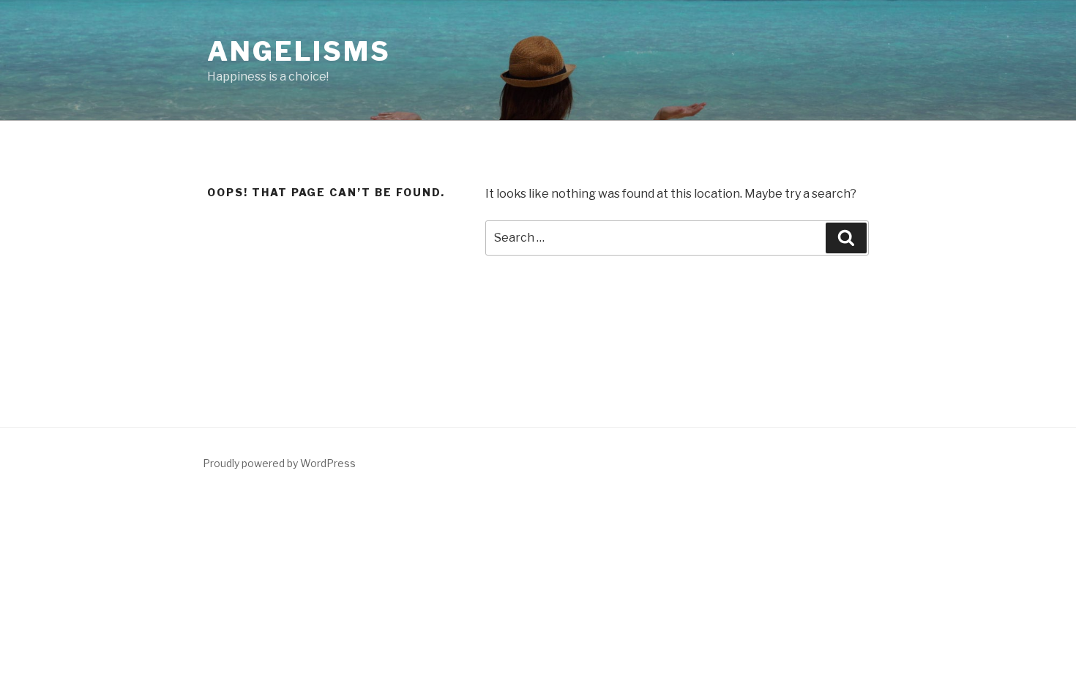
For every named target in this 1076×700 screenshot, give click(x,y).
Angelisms (299, 51)
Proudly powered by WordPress (279, 463)
